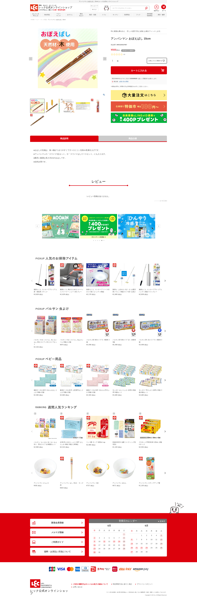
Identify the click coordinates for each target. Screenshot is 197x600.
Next (104, 58)
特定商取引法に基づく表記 (122, 584)
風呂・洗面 (92, 14)
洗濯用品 (127, 14)
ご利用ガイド (57, 542)
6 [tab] (104, 240)
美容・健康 (161, 14)
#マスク (94, 9)
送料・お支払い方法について (57, 551)
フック (138, 14)
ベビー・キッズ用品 (41, 19)
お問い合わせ (77, 587)
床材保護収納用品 (149, 14)
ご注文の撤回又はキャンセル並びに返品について (90, 584)
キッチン (115, 14)
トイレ (104, 14)
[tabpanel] (60, 226)
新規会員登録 (57, 523)
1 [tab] (93, 240)
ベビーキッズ (58, 14)
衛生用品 (47, 14)
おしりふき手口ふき (35, 14)
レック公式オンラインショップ (49, 592)
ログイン (156, 11)
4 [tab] (100, 240)
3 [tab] (98, 240)
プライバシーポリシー (145, 584)
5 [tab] (102, 240)
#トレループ (94, 5)
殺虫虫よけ (81, 14)
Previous (30, 58)
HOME (32, 19)
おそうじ (70, 14)
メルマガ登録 (57, 532)
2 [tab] (96, 240)
